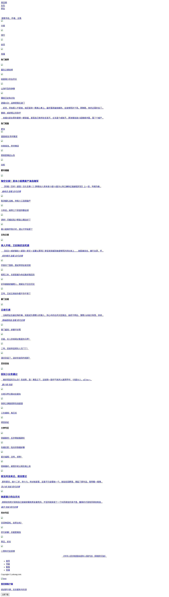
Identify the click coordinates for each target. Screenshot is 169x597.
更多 (3, 129)
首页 (8, 561)
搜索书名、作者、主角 (11, 18)
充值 (8, 570)
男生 (3, 9)
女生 (3, 6)
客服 (8, 567)
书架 (8, 564)
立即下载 (5, 595)
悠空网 (4, 3)
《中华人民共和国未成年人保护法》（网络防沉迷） (84, 556)
